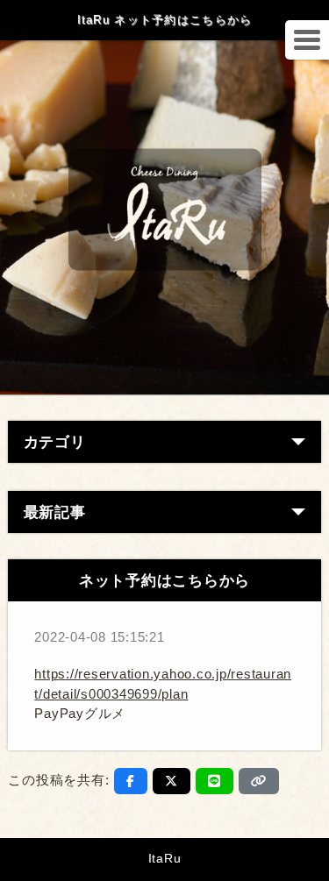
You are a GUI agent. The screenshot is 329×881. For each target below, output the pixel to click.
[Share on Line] (214, 781)
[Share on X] (171, 781)
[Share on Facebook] (130, 781)
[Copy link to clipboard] (259, 781)
